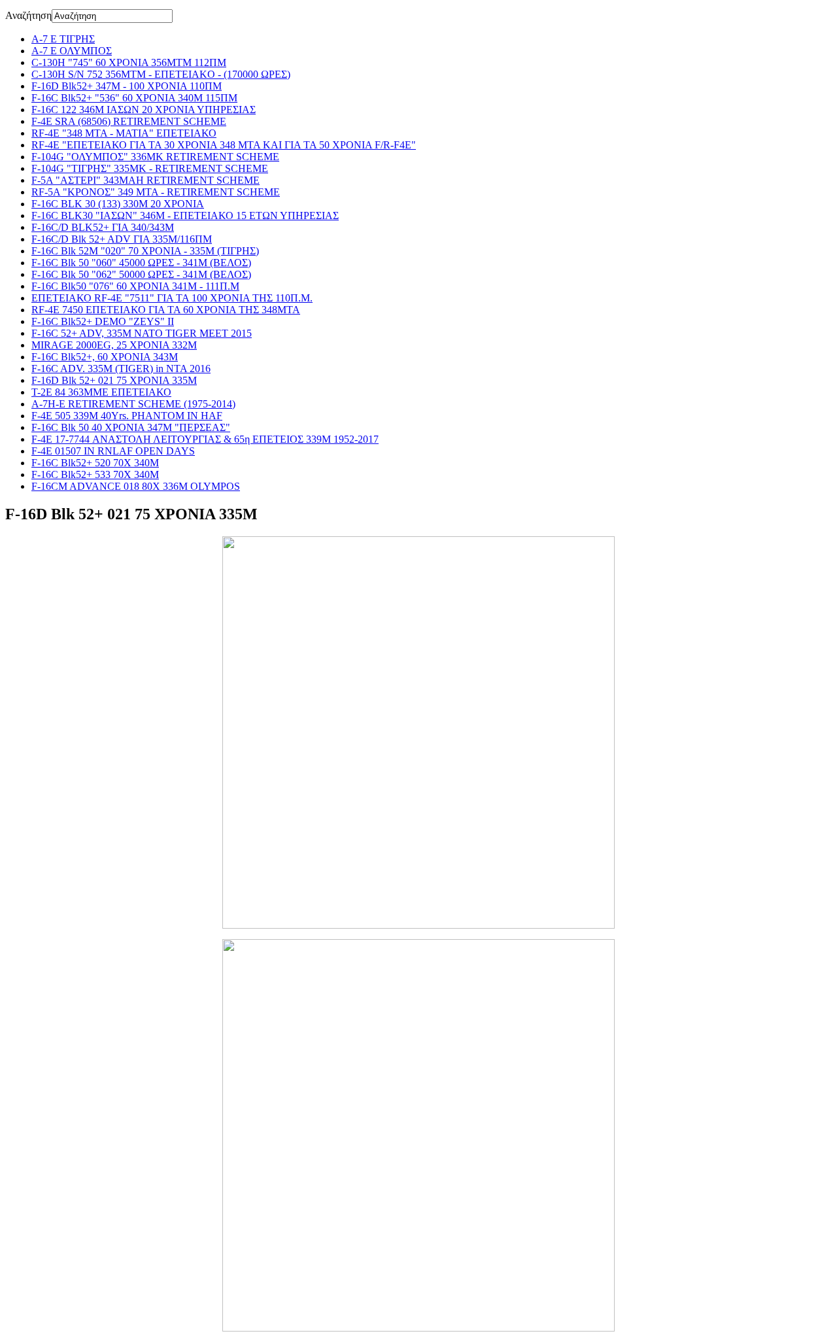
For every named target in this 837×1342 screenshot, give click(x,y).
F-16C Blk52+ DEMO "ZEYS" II (102, 321)
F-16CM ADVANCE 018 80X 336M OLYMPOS (135, 486)
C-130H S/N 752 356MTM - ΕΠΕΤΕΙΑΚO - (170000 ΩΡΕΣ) (160, 74)
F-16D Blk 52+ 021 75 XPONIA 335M (114, 380)
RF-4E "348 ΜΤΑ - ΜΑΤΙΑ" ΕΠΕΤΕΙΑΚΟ (123, 133)
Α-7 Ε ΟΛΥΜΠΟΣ (71, 50)
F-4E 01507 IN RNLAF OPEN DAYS (113, 450)
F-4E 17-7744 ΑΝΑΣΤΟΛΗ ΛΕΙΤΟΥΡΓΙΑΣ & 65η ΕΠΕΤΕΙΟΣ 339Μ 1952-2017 (205, 439)
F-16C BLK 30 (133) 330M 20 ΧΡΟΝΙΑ (117, 203)
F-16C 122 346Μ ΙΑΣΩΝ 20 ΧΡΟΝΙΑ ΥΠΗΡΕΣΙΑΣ (143, 109)
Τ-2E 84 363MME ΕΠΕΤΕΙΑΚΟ (101, 392)
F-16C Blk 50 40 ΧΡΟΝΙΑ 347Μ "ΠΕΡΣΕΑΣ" (130, 427)
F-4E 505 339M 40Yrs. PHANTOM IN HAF (126, 415)
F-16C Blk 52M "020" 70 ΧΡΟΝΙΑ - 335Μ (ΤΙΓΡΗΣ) (145, 250)
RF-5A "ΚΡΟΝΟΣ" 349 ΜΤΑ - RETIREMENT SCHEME (155, 192)
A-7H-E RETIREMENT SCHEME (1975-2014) (133, 403)
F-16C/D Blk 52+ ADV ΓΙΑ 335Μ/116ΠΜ (121, 239)
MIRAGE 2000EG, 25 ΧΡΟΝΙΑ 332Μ (114, 345)
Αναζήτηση (28, 15)
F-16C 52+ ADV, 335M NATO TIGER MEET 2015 (141, 333)
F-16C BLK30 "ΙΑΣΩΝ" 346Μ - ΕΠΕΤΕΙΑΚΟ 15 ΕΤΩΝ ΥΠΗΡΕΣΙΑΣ (185, 215)
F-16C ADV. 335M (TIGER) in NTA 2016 (121, 368)
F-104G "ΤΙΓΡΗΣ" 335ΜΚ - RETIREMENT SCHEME (149, 168)
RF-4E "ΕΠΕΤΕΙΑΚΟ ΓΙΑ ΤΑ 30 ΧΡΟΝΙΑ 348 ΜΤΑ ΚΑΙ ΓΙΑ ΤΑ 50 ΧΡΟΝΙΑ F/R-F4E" (223, 144)
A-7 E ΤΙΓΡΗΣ (63, 38)
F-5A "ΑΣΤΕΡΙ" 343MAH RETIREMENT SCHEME (145, 180)
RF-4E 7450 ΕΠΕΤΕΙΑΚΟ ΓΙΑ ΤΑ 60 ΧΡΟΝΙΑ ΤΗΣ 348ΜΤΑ (165, 309)
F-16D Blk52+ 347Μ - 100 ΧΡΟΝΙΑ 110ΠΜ (126, 86)
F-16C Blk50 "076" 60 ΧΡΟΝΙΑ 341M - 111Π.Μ (135, 286)
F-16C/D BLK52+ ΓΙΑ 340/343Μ (102, 227)
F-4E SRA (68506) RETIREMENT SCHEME (128, 121)
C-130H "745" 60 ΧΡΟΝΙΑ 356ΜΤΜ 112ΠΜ (128, 62)
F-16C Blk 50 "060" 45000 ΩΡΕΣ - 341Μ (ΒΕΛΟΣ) (141, 262)
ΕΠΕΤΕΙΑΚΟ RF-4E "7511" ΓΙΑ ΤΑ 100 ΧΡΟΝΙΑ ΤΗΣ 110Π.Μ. (172, 297)
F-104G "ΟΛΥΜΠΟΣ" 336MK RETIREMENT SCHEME (155, 156)
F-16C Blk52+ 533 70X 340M (95, 474)
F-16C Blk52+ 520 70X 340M (95, 462)
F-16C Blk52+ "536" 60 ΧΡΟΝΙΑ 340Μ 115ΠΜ (134, 97)
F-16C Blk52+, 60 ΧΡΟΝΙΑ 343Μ (104, 356)
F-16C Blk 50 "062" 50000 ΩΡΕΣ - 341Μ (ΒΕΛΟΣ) (141, 274)
